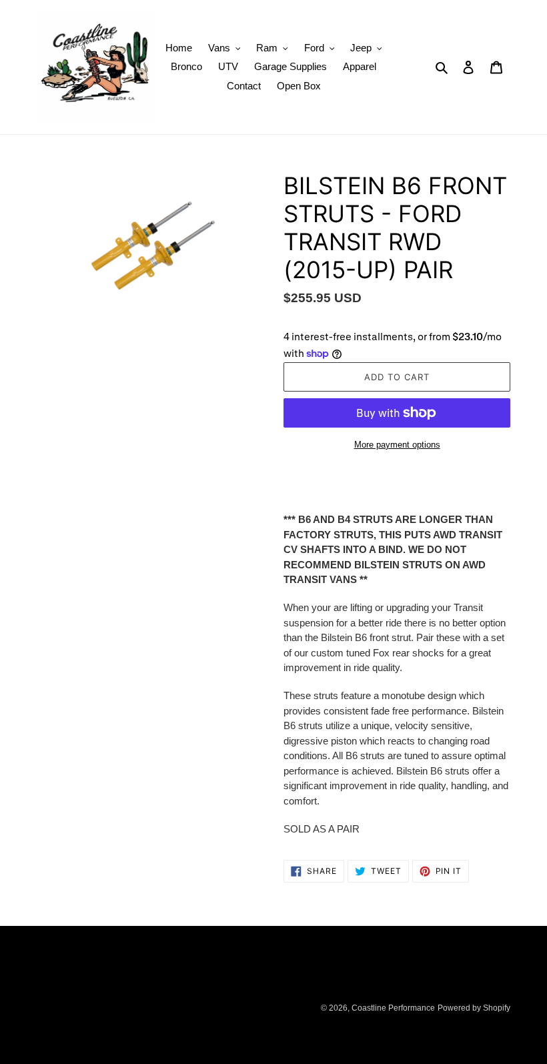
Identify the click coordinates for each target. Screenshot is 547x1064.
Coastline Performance (393, 1008)
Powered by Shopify (474, 1008)
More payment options (397, 445)
